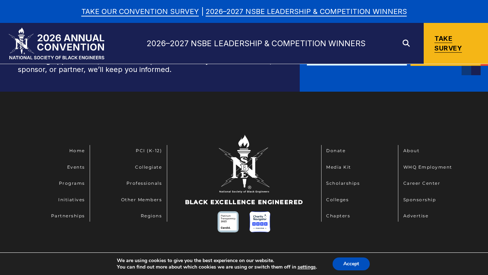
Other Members (141, 199)
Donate (335, 150)
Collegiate (148, 167)
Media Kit (338, 167)
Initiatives (71, 199)
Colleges (337, 199)
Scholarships (343, 183)
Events (76, 167)
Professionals (144, 183)
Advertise (416, 215)
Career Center (421, 183)
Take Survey (448, 43)
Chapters (338, 215)
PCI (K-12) (149, 150)
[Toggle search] (406, 43)
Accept (351, 263)
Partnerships (68, 215)
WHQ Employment (427, 167)
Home (77, 150)
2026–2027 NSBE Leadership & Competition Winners (306, 11)
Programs (72, 183)
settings (307, 267)
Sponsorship (419, 199)
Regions (151, 215)
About (411, 150)
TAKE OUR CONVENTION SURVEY (140, 11)
